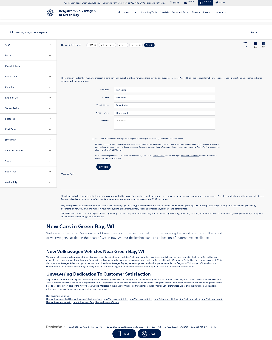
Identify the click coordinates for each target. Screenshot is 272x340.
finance (173, 266)
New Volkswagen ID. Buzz (166, 298)
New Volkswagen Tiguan (107, 302)
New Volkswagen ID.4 (189, 298)
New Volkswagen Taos (83, 302)
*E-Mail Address (102, 105)
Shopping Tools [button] (148, 12)
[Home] (119, 12)
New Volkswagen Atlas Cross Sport (85, 298)
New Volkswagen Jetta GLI (58, 302)
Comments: (104, 120)
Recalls (213, 326)
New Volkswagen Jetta (212, 298)
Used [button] (134, 12)
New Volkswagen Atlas (57, 298)
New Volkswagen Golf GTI (116, 298)
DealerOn (86, 326)
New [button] (126, 12)
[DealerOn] (54, 326)
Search (254, 32)
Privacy (102, 326)
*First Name (104, 89)
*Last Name (104, 97)
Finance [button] (196, 12)
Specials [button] (164, 12)
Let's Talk (103, 166)
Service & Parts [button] (180, 12)
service (184, 266)
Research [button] (208, 12)
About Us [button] (221, 12)
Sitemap (94, 326)
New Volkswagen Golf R (141, 298)
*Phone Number (102, 112)
